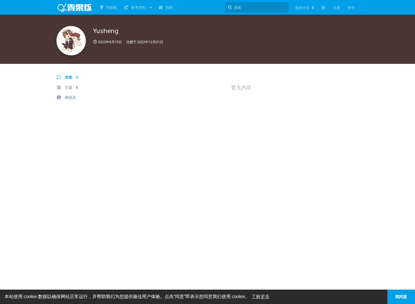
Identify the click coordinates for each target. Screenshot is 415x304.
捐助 (169, 7)
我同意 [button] (401, 296)
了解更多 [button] (261, 296)
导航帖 (111, 7)
